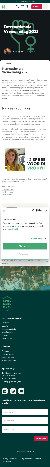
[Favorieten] (23, 6)
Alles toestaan (25, 246)
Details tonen (36, 238)
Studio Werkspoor (9, 360)
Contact (36, 6)
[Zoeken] (17, 6)
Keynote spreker (8, 357)
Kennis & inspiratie (9, 329)
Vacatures (6, 326)
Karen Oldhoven (8, 187)
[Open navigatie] (45, 6)
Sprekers (5, 351)
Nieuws (9, 64)
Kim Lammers (7, 192)
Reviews (5, 335)
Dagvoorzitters (8, 354)
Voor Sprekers (7, 332)
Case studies (7, 338)
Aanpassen (23, 254)
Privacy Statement (9, 459)
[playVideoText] (25, 159)
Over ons (5, 323)
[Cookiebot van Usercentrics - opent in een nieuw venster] (32, 210)
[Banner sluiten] (46, 211)
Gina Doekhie (16, 134)
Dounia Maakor (30, 132)
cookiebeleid (12, 229)
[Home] (3, 6)
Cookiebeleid (7, 462)
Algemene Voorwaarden (31, 459)
